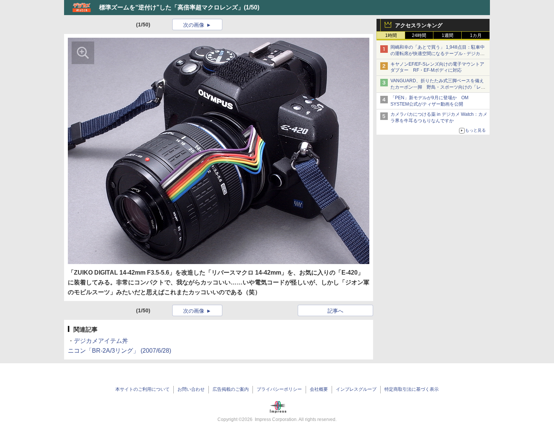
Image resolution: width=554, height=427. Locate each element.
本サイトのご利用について (142, 389)
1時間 (391, 35)
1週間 (447, 35)
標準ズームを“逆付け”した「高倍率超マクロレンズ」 (171, 7)
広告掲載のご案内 (231, 389)
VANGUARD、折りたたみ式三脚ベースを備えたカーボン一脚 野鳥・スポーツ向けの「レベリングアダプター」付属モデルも (437, 87)
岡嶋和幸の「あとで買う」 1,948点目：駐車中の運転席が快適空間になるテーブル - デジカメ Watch (437, 54)
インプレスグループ (356, 389)
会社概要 (319, 389)
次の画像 (193, 25)
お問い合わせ (191, 389)
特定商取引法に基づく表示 (411, 389)
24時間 (419, 35)
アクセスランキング (418, 25)
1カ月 (476, 35)
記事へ (335, 311)
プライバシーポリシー (279, 389)
